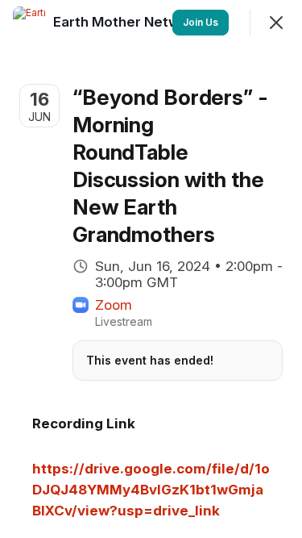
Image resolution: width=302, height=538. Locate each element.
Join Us (200, 22)
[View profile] (29, 22)
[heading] (129, 21)
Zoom (113, 305)
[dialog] (151, 269)
